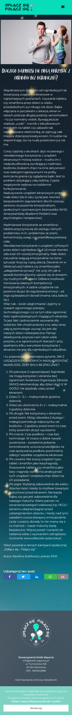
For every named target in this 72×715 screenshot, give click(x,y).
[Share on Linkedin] (37, 576)
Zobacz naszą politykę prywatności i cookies (36, 701)
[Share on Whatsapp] (50, 576)
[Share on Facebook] (10, 576)
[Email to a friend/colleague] (63, 576)
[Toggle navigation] (63, 7)
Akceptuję (36, 708)
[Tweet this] (23, 576)
